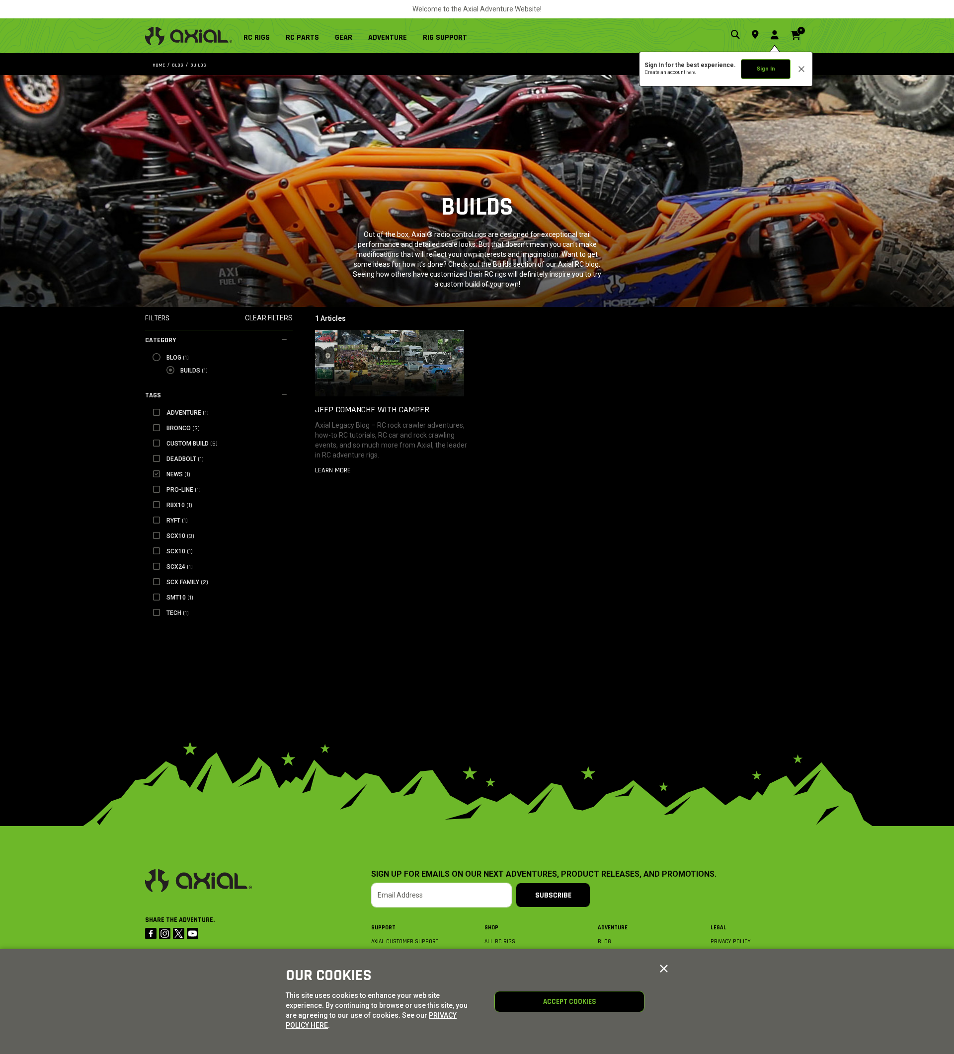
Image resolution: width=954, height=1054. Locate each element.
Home (159, 65)
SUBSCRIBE (553, 895)
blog (177, 65)
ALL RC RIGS (499, 941)
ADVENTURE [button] (387, 37)
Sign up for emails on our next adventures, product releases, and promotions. (543, 874)
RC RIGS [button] (256, 37)
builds (198, 65)
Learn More (333, 470)
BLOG (604, 941)
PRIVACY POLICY (731, 941)
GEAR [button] (343, 37)
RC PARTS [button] (302, 37)
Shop (491, 927)
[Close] (663, 969)
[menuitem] (260, 35)
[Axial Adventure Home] (188, 36)
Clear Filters (269, 318)
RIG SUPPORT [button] (445, 37)
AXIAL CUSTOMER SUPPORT (404, 941)
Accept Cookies (569, 1001)
